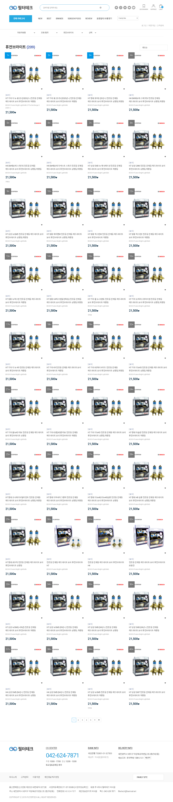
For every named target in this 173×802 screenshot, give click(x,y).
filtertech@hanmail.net (127, 791)
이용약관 (36, 777)
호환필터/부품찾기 (104, 18)
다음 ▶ (95, 720)
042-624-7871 (62, 755)
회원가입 (151, 25)
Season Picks (74, 18)
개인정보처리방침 (51, 777)
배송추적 (147, 758)
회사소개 (12, 777)
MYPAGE (153, 9)
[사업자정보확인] (81, 787)
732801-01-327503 (104, 753)
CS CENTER (51, 748)
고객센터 (160, 25)
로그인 (144, 25)
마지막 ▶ (99, 720)
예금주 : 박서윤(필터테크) (98, 757)
